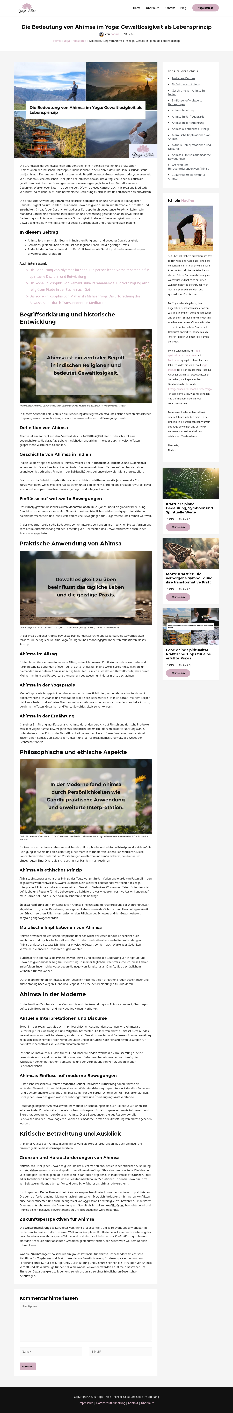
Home (137, 8)
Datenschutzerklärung (110, 1403)
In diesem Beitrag (183, 78)
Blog (183, 8)
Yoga (197, 350)
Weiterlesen (178, 527)
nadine (170, 518)
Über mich (152, 8)
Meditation (174, 360)
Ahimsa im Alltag (183, 110)
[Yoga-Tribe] (27, 7)
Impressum (86, 1403)
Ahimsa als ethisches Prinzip (190, 129)
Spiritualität (174, 355)
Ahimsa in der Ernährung (188, 123)
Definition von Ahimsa (186, 84)
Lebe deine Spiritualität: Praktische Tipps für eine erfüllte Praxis (188, 654)
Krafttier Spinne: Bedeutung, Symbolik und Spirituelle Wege (189, 508)
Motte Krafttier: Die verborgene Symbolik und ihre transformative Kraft (189, 578)
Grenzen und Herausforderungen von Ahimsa (188, 166)
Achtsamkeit (189, 355)
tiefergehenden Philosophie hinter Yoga (190, 389)
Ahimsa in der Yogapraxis (188, 116)
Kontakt (170, 8)
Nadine (187, 201)
